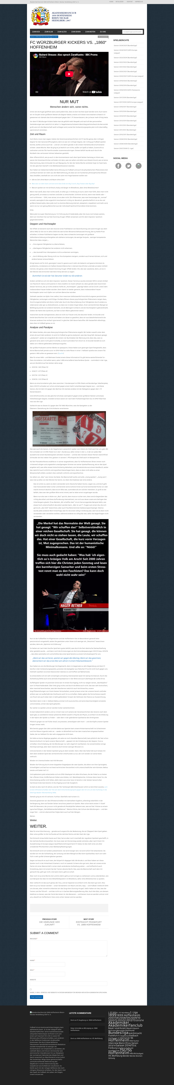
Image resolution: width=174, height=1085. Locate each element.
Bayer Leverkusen (117, 1028)
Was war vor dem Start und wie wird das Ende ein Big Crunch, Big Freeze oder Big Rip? (63, 184)
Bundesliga (118, 1033)
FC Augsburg (123, 1036)
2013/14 (140, 1020)
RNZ (129, 1043)
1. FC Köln (112, 1012)
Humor (136, 1041)
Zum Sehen (76, 32)
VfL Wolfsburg (115, 1056)
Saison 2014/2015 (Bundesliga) (125, 116)
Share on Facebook (38, 908)
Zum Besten (90, 32)
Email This (100, 908)
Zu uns (103, 32)
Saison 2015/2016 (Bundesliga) (125, 111)
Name (32, 960)
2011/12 (121, 1020)
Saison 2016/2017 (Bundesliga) (125, 107)
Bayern (129, 1028)
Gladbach (133, 1035)
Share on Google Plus (69, 908)
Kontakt (130, 1)
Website (33, 980)
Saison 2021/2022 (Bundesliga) (125, 67)
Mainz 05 (123, 1043)
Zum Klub (49, 32)
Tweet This (53, 908)
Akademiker (118, 1023)
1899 (112, 1015)
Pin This (84, 908)
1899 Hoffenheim (128, 1015)
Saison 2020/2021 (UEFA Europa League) (128, 76)
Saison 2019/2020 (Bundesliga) (40, 37)
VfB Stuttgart (138, 1054)
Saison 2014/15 (125, 1045)
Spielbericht (114, 1051)
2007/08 (113, 1017)
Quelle (60, 353)
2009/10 (135, 1017)
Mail (32, 970)
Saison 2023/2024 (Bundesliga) (125, 58)
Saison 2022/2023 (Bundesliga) (125, 62)
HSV (131, 1041)
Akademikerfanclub (125, 1025)
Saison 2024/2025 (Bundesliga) (125, 45)
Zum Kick (36, 32)
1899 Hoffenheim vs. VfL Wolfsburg (90, 1038)
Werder (126, 1056)
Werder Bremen (136, 1056)
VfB (131, 1053)
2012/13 (131, 1020)
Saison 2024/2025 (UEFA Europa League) (125, 51)
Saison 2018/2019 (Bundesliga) (125, 85)
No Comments (103, 37)
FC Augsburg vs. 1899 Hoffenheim (89, 1020)
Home (111, 1)
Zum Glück (62, 32)
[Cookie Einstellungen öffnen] (5, 1082)
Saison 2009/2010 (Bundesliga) (125, 139)
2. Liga (134, 1012)
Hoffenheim (118, 1040)
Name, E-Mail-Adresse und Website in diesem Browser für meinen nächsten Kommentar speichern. (68, 992)
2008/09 (124, 1017)
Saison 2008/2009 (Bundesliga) (126, 144)
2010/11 (112, 1020)
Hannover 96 (126, 1038)
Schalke (120, 1048)
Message (33, 939)
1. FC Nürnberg (124, 1013)
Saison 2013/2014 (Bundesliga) (125, 121)
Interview (113, 1043)
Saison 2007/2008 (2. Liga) (124, 148)
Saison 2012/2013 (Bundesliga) (125, 125)
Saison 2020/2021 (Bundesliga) (125, 71)
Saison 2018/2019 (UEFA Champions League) (127, 91)
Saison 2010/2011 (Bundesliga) (125, 134)
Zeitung (111, 1058)
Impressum (139, 1)
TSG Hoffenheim (120, 1051)
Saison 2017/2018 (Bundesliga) (125, 97)
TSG (123, 1050)
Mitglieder (118, 2)
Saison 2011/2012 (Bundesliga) (125, 130)
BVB (130, 1033)
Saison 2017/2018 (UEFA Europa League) (128, 102)
